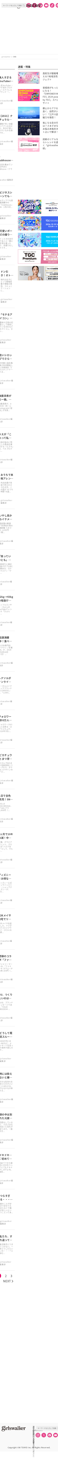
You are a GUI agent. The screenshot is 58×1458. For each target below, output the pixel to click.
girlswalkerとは (34, 1430)
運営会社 (33, 1427)
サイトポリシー (33, 1437)
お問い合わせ (33, 1434)
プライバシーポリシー (33, 1440)
